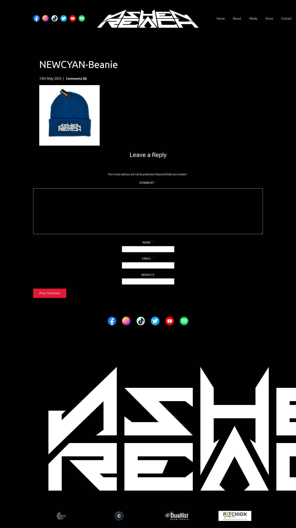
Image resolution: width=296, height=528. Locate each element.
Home (220, 18)
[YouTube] (72, 18)
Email (148, 258)
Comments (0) (76, 78)
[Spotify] (82, 18)
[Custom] (54, 18)
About (237, 18)
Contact (286, 18)
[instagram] (45, 18)
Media (253, 18)
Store (269, 18)
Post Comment (49, 293)
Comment (148, 183)
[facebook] (36, 18)
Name (148, 242)
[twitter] (63, 18)
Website (148, 275)
